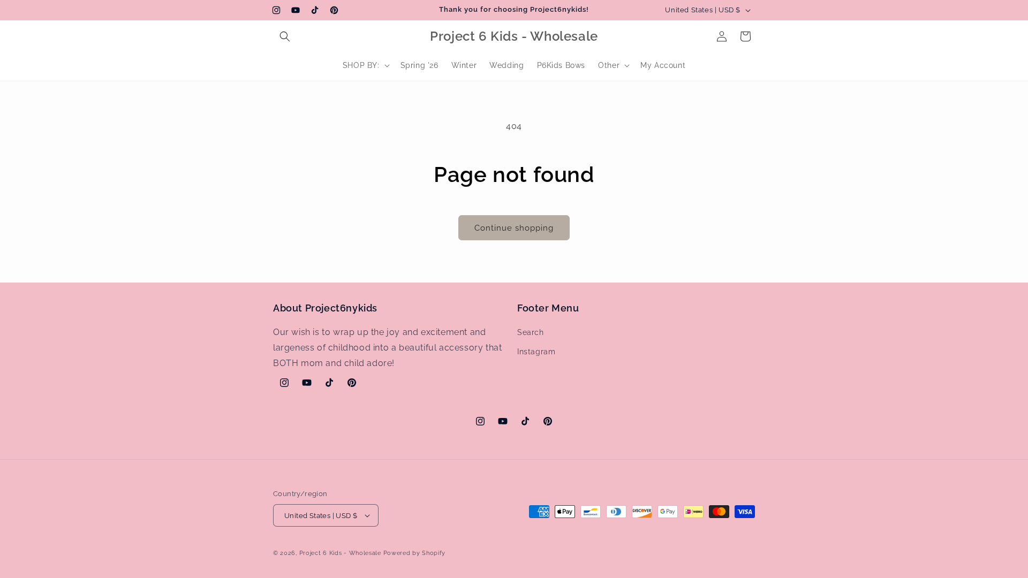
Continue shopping (514, 228)
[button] (285, 36)
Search (530, 332)
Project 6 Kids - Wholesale (340, 553)
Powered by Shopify (414, 553)
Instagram (536, 351)
